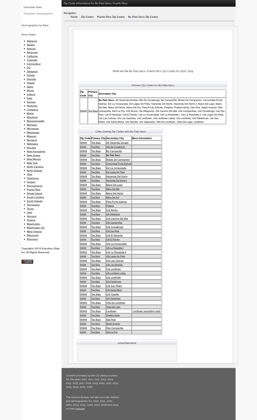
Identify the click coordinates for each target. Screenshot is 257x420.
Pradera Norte (113, 315)
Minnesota (33, 128)
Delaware (32, 71)
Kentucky (32, 105)
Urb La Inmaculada (116, 243)
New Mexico (34, 159)
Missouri (31, 136)
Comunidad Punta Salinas (118, 163)
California (32, 56)
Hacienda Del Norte (116, 176)
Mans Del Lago (114, 184)
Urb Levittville (113, 277)
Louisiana (32, 109)
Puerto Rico (33, 189)
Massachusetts (35, 121)
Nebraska (32, 143)
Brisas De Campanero (118, 159)
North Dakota (34, 170)
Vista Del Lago (113, 306)
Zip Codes (87, 16)
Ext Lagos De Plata (115, 172)
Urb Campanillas (114, 222)
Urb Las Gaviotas (114, 264)
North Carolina (35, 166)
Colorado (32, 60)
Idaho (30, 86)
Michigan (32, 124)
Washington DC (36, 227)
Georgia (31, 79)
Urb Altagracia (113, 214)
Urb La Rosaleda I (115, 247)
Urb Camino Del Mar (117, 218)
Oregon (31, 182)
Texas (30, 208)
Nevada (31, 147)
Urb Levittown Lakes (116, 273)
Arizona (31, 48)
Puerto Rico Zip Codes (111, 16)
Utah (29, 212)
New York (32, 163)
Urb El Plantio (113, 239)
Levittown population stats (146, 311)
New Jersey (33, 155)
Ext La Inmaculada (116, 168)
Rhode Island (34, 193)
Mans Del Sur (112, 197)
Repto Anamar (113, 323)
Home (74, 16)
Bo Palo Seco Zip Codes (143, 16)
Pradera (110, 205)
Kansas (31, 102)
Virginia (31, 220)
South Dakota (35, 201)
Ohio (29, 174)
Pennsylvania (34, 185)
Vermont (31, 216)
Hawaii (31, 83)
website (80, 408)
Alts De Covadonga (115, 146)
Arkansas (32, 52)
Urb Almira (112, 210)
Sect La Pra (111, 332)
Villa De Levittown (115, 302)
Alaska (31, 44)
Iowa (29, 98)
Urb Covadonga (114, 227)
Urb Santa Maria (114, 289)
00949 (83, 111)
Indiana (31, 94)
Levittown (111, 311)
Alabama (32, 41)
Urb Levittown (113, 269)
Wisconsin (33, 235)
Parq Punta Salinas (116, 201)
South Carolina (35, 197)
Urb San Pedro (114, 285)
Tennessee (33, 204)
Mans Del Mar (113, 188)
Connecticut (34, 64)
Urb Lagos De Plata (115, 256)
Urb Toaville (112, 294)
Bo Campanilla (114, 151)
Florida (31, 75)
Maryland (32, 117)
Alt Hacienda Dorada (117, 142)
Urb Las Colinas (114, 260)
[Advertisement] (152, 48)
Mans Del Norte (114, 193)
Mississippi (33, 132)
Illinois (30, 90)
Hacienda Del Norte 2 (116, 180)
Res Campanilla (114, 328)
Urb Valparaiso (113, 298)
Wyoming (32, 239)
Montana (32, 140)
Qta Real (111, 319)
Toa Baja (93, 111)
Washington (33, 224)
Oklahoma (33, 178)
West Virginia (34, 231)
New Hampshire (36, 151)
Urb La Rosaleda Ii (116, 252)
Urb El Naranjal (114, 235)
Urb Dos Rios (112, 231)
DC (29, 67)
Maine (30, 113)
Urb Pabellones (113, 281)
